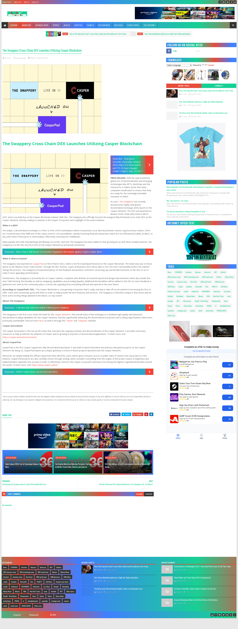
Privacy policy (6, 2)
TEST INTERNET (149, 25)
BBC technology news (191, 277)
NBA (208, 296)
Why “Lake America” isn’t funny (177, 200)
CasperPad (38, 263)
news (91, 34)
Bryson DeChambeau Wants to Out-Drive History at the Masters (196, 599)
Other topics (133, 25)
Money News (191, 296)
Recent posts (183, 86)
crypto (180, 286)
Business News (42, 25)
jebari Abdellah (44, 614)
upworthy (171, 310)
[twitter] (234, 2)
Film (206, 286)
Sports (56, 25)
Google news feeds (174, 291)
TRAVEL (209, 306)
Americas (207, 272)
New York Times (218, 296)
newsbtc (170, 301)
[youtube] (212, 614)
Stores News (188, 306)
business (171, 282)
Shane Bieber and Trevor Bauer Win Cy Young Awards (192, 577)
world (200, 310)
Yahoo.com (171, 315)
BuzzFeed (118, 25)
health (186, 291)
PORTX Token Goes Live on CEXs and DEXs (36, 371)
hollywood (195, 291)
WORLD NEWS (221, 310)
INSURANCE (206, 291)
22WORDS (178, 272)
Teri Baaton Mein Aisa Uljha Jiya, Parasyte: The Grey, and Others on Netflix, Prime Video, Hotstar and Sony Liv (78, 465)
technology (199, 306)
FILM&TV (90, 25)
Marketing (26, 25)
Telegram (82, 320)
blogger (139, 494)
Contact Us (35, 2)
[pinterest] (227, 2)
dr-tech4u (25, 614)
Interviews (216, 291)
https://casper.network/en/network (19, 337)
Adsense (13, 25)
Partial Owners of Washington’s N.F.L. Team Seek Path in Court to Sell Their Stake (202, 566)
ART (215, 272)
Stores (178, 306)
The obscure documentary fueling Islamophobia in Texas (186, 211)
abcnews (188, 272)
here (41, 320)
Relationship (216, 301)
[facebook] (220, 2)
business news (182, 282)
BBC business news (174, 277)
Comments (219, 86)
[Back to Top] (234, 614)
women (192, 310)
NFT (178, 301)
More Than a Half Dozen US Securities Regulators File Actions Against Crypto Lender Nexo (59, 251)
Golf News (224, 286)
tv (215, 306)
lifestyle (170, 296)
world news (209, 310)
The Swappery (126, 201)
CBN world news (206, 282)
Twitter (69, 320)
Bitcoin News (104, 25)
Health (67, 25)
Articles (223, 272)
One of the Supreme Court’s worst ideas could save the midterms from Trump (206, 90)
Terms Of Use (17, 2)
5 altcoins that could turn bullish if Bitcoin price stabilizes (42, 307)
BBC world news (207, 277)
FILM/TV (214, 286)
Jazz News (227, 291)
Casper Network (62, 314)
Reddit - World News (201, 301)
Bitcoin (33, 58)
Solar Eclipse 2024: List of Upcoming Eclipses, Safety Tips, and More (28, 465)
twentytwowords (225, 306)
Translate (210, 65)
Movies (201, 296)
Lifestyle (78, 25)
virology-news (181, 310)
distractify (198, 286)
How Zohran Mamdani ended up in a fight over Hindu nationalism (118, 33)
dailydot (189, 286)
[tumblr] (231, 2)
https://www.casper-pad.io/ (45, 365)
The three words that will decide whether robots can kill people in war (185, 33)
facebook (148, 494)
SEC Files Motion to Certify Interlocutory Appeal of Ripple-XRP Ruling (127, 465)
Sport (226, 301)
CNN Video (171, 286)
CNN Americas (219, 282)
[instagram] (223, 2)
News (169, 272)
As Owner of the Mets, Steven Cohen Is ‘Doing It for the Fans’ (195, 588)
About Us (26, 2)
